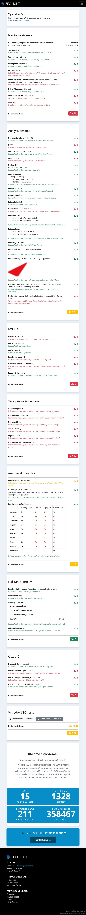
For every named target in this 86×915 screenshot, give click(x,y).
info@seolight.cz (55, 833)
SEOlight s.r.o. (75, 911)
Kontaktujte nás (43, 839)
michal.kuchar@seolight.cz (22, 866)
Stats (83, 911)
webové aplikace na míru (78, 913)
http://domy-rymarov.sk (19, 20)
